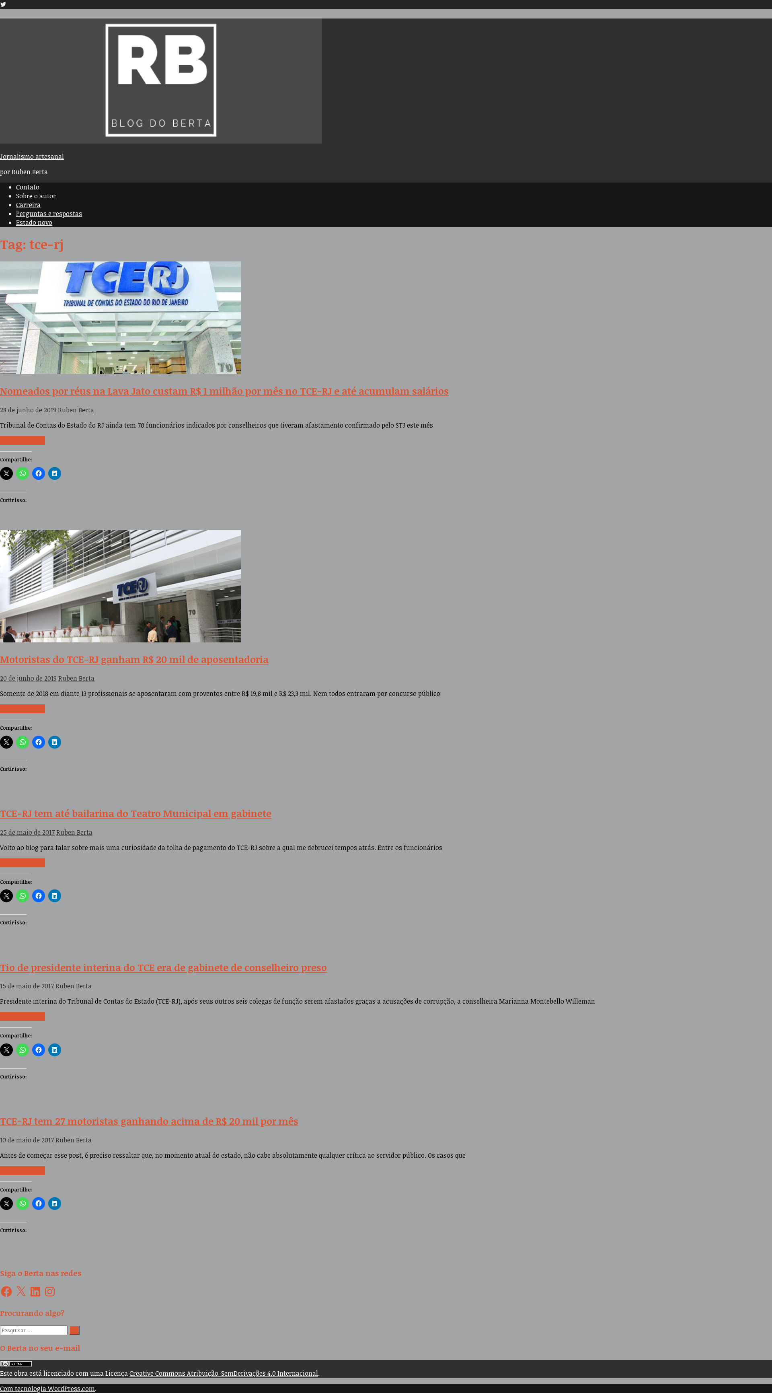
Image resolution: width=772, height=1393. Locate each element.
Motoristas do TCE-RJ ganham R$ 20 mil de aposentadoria (134, 659)
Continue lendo (22, 440)
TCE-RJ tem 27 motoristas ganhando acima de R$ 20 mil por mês (149, 1121)
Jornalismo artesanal (32, 156)
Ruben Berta (76, 409)
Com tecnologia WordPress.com (47, 1388)
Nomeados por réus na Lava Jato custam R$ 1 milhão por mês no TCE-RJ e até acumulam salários (224, 390)
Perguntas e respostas (49, 213)
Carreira (28, 204)
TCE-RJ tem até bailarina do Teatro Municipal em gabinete (135, 813)
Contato (27, 187)
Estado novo (34, 222)
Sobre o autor (36, 195)
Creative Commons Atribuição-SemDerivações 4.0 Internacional (223, 1373)
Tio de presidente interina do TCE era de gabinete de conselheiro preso (163, 967)
